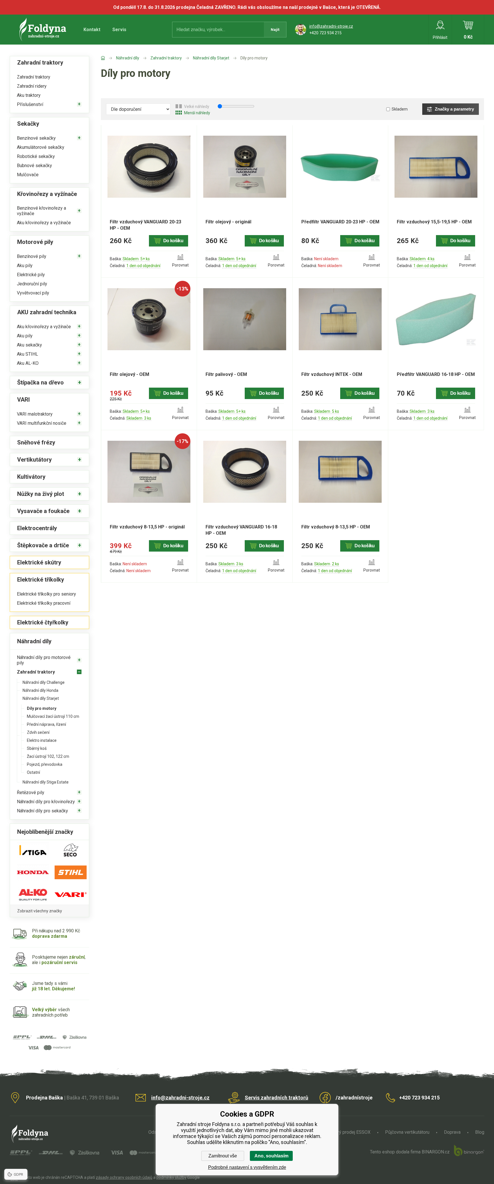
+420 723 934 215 (325, 33)
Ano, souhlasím (271, 1155)
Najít (275, 29)
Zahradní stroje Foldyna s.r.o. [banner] (43, 30)
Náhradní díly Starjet (211, 58)
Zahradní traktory (166, 58)
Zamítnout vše (222, 1155)
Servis (119, 29)
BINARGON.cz (436, 1152)
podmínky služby (171, 1177)
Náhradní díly (127, 58)
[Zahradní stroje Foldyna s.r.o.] (108, 58)
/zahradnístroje (354, 1098)
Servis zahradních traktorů (276, 1098)
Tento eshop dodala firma (395, 1152)
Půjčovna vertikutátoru (407, 1132)
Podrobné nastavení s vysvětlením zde (247, 1167)
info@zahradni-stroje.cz (331, 26)
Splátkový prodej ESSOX (346, 1132)
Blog (479, 1132)
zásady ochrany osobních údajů (124, 1177)
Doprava (452, 1132)
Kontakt (91, 29)
